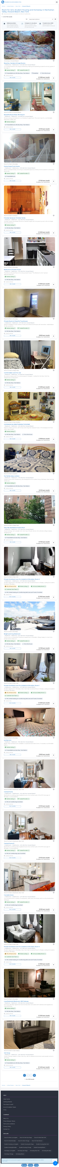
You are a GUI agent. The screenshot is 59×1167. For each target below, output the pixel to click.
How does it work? (8, 1104)
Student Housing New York (42, 1144)
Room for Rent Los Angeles (10, 1137)
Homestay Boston (20, 1154)
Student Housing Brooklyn (10, 1147)
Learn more (4, 1161)
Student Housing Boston (39, 1147)
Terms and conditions (9, 1123)
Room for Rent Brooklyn (10, 1140)
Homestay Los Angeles (9, 1150)
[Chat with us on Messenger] (55, 1163)
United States (10, 6)
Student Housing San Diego (27, 1144)
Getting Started (7, 1101)
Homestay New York (34, 1150)
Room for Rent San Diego (26, 1137)
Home (3, 6)
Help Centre (6, 1099)
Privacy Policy (7, 1126)
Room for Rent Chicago (23, 1140)
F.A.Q (4, 1109)
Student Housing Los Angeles (11, 1144)
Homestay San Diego (23, 1150)
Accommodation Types (9, 1107)
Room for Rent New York (40, 1137)
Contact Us (6, 1129)
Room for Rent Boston (37, 1140)
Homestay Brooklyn (46, 1150)
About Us (5, 1118)
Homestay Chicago (8, 1154)
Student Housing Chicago (25, 1147)
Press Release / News (9, 1121)
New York (18, 6)
